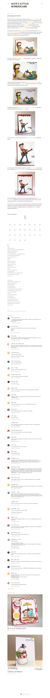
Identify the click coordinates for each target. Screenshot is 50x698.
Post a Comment (10, 588)
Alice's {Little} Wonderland (20, 5)
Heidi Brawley (14, 532)
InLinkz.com (9, 243)
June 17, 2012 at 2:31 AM (15, 357)
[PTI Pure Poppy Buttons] (39, 230)
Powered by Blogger (26, 694)
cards (15, 311)
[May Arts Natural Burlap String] (9, 235)
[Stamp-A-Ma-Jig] (9, 240)
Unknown (13, 388)
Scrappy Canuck (14, 374)
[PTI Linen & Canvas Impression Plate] (34, 230)
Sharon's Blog (22, 30)
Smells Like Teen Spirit (38, 23)
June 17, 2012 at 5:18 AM (15, 371)
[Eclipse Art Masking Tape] (29, 235)
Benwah (12, 573)
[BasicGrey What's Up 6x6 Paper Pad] (29, 224)
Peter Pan (26, 24)
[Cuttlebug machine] (14, 235)
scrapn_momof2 (14, 566)
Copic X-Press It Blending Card (32, 82)
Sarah (12, 336)
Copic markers (22, 83)
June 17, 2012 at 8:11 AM (15, 433)
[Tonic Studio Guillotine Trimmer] (19, 235)
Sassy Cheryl (14, 582)
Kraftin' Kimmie (18, 311)
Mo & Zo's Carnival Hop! (16, 628)
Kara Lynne (13, 524)
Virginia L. (13, 492)
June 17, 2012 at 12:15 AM (15, 332)
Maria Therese (14, 361)
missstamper (13, 508)
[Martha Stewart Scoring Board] (24, 235)
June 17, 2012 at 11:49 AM (15, 474)
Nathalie (13, 381)
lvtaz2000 (13, 484)
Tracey (12, 409)
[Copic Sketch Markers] (14, 230)
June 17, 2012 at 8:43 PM (15, 548)
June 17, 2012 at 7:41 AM (15, 419)
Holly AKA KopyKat (15, 430)
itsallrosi (13, 352)
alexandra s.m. (14, 539)
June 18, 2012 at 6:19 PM (15, 579)
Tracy (12, 444)
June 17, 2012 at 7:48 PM (15, 521)
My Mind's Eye (23, 311)
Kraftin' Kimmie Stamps (35, 19)
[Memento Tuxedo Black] (19, 230)
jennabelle (13, 458)
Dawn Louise (13, 559)
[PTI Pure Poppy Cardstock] (9, 230)
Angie (12, 402)
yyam (12, 551)
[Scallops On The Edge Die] (29, 230)
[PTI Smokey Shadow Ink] (24, 230)
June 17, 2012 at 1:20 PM (15, 505)
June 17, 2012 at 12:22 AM (15, 340)
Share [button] (8, 309)
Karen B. (13, 367)
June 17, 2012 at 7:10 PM (15, 513)
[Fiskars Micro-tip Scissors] (24, 240)
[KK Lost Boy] (14, 224)
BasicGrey (11, 311)
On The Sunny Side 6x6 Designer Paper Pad (27, 107)
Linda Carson (14, 477)
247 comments (12, 630)
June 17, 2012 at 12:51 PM (15, 488)
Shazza (12, 451)
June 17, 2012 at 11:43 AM (15, 463)
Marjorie (13, 326)
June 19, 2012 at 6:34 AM (15, 586)
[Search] (42, 3)
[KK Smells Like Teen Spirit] (19, 224)
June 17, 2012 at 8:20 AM (15, 441)
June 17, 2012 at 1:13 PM (15, 498)
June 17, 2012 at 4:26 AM (15, 364)
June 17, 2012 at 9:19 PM (15, 556)
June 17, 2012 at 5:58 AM (15, 391)
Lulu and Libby (30, 22)
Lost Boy (22, 58)
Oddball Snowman (14, 672)
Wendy (17, 58)
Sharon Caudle (14, 317)
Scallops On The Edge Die (21, 169)
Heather (13, 517)
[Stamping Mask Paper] (34, 235)
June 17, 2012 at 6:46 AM (15, 399)
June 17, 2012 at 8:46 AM (15, 448)
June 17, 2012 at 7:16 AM (15, 412)
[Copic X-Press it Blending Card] (34, 224)
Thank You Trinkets (22, 27)
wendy (12, 394)
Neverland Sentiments (28, 26)
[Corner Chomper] (39, 235)
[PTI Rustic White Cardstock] (39, 224)
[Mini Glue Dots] (19, 240)
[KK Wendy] (9, 224)
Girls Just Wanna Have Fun (26, 23)
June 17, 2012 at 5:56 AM (15, 384)
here (35, 206)
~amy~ (12, 415)
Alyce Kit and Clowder (16, 343)
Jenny (12, 437)
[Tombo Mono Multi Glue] (14, 240)
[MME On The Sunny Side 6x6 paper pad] (24, 224)
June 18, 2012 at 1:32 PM (15, 569)
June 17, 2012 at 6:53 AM (15, 405)
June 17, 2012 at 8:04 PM (15, 529)
